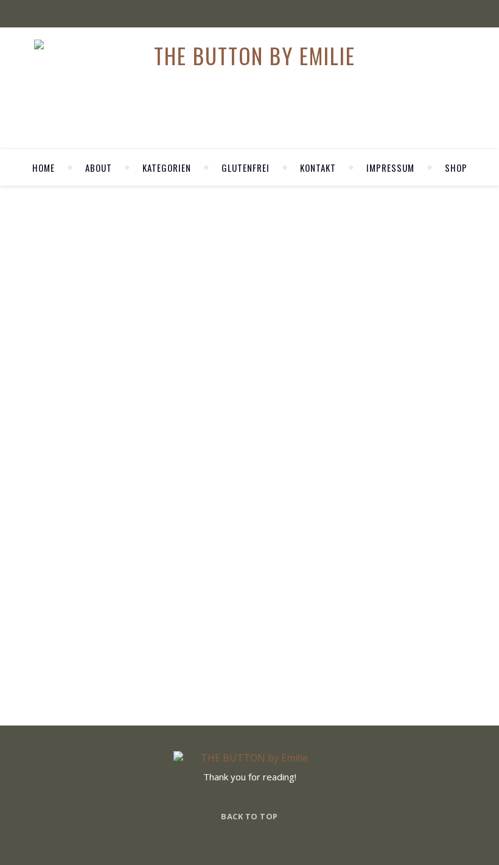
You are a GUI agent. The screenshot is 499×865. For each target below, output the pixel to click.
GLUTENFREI (246, 167)
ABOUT (98, 167)
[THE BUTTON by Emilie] (250, 55)
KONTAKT (318, 167)
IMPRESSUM (390, 167)
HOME (43, 167)
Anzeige (102, 435)
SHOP (456, 167)
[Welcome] (407, 352)
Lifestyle (193, 435)
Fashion (146, 435)
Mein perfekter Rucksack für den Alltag (149, 454)
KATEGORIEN (166, 167)
